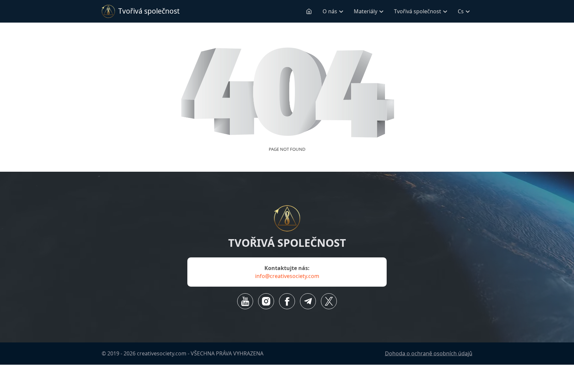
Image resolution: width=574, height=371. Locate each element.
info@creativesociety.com (287, 276)
